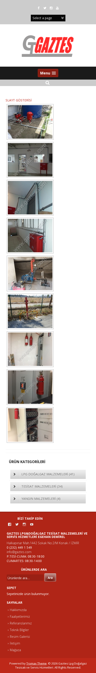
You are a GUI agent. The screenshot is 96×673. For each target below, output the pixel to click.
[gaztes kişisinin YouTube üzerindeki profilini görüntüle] (31, 524)
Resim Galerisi (20, 636)
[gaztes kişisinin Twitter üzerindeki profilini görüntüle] (17, 524)
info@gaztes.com (19, 552)
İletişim (15, 643)
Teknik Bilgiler (19, 630)
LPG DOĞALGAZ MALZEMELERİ (48, 474)
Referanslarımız (21, 623)
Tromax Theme (36, 663)
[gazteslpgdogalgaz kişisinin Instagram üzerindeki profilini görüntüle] (24, 524)
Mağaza (15, 650)
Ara (50, 577)
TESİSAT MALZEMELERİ (42, 486)
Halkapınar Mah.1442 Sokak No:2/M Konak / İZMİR (43, 543)
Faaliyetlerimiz (20, 616)
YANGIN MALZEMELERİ (41, 499)
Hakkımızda (18, 610)
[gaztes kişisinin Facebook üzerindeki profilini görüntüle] (9, 524)
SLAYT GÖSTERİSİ (19, 100)
